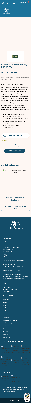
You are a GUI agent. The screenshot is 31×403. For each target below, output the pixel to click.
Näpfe (12, 78)
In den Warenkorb (15, 151)
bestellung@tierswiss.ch (11, 289)
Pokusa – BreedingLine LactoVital (15, 199)
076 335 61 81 (7, 287)
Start (3, 78)
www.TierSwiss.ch (8, 292)
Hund (7, 78)
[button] (13, 3)
